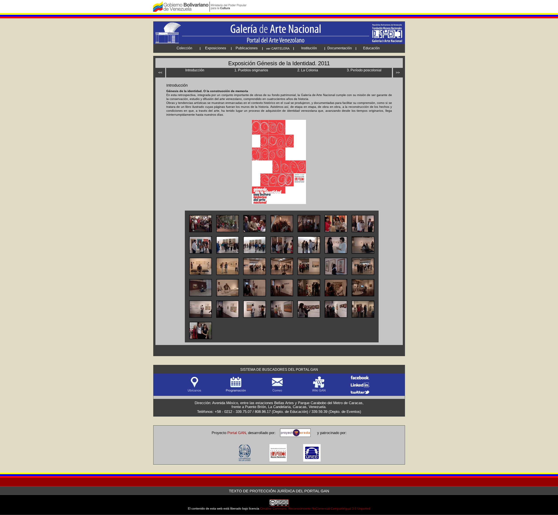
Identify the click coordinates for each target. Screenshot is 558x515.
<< (160, 72)
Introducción (194, 70)
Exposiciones (215, 48)
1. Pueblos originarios (251, 70)
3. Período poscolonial (364, 70)
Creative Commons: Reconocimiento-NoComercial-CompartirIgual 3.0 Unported (315, 508)
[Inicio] (279, 32)
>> (398, 72)
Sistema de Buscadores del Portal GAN (279, 369)
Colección (184, 48)
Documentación (339, 48)
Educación (371, 48)
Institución (309, 48)
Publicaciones (247, 48)
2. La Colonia (307, 70)
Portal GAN (236, 433)
